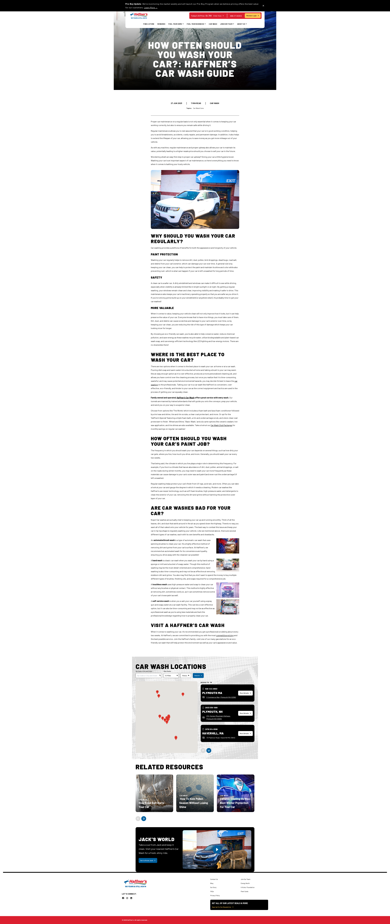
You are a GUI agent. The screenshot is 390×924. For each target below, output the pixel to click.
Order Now (217, 16)
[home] (138, 16)
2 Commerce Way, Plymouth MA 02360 (221, 697)
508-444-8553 (211, 689)
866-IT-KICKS (236, 16)
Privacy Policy (215, 895)
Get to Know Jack (146, 860)
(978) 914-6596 (211, 729)
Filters (184, 676)
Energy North (245, 883)
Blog (211, 883)
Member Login (251, 16)
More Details (244, 693)
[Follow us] (123, 898)
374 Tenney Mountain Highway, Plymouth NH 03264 (218, 717)
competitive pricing (225, 635)
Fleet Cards (244, 891)
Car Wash (213, 24)
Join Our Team (245, 879)
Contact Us (214, 879)
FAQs (212, 891)
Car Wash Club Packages (221, 425)
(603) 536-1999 (211, 707)
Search (197, 675)
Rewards (161, 24)
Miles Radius (167, 671)
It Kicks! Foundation (248, 887)
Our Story (213, 887)
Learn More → (151, 7)
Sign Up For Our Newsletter (221, 907)
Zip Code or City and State (144, 671)
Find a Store (148, 24)
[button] (176, 738)
